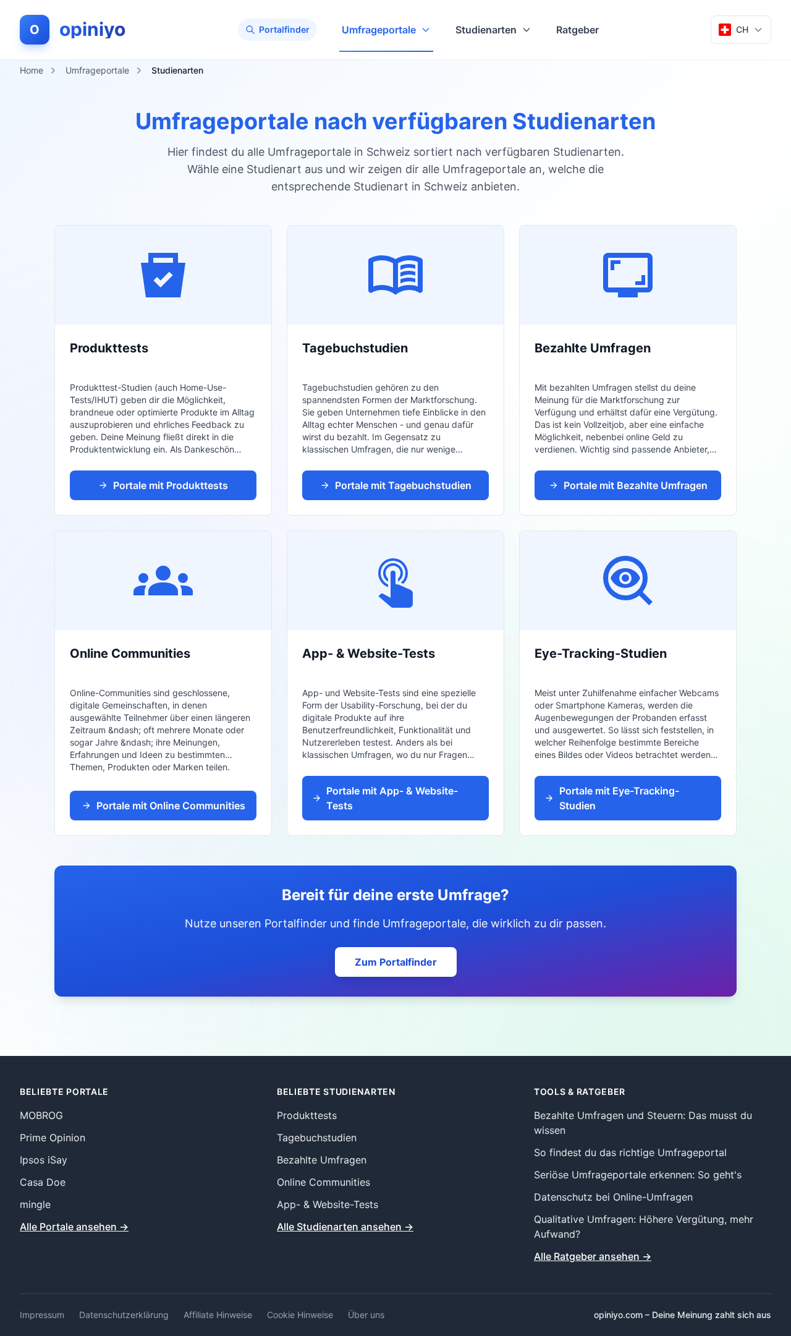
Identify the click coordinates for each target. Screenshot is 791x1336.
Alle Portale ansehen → (74, 1226)
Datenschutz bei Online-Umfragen (613, 1197)
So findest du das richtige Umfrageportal (630, 1152)
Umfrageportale (379, 29)
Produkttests (307, 1115)
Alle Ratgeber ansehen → (592, 1256)
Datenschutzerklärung (124, 1314)
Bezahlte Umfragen (321, 1160)
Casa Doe (43, 1182)
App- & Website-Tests (327, 1204)
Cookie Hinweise (300, 1314)
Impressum (42, 1314)
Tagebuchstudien (317, 1137)
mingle (35, 1204)
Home (31, 70)
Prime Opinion (52, 1137)
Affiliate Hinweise (218, 1314)
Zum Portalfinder (396, 962)
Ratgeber (577, 29)
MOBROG (41, 1115)
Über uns (366, 1314)
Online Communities (323, 1182)
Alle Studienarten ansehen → (345, 1226)
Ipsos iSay (43, 1160)
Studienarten (486, 29)
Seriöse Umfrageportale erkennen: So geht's (638, 1174)
